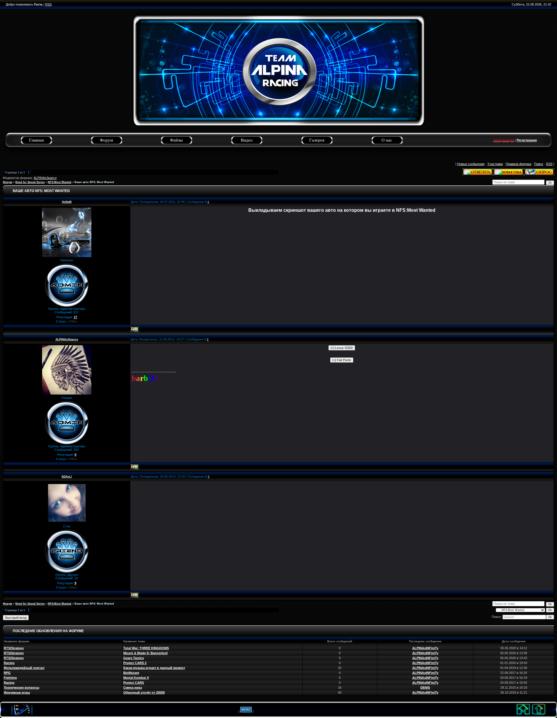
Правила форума (518, 164)
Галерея (316, 140)
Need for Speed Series (30, 182)
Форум (106, 140)
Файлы (176, 140)
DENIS (425, 687)
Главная (36, 140)
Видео (247, 140)
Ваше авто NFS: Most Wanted (94, 182)
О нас (386, 140)
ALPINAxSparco (45, 178)
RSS (48, 4)
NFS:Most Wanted (59, 182)
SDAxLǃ (67, 476)
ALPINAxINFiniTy (425, 648)
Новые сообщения (470, 164)
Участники (495, 164)
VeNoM (66, 201)
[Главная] (523, 715)
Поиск (538, 164)
